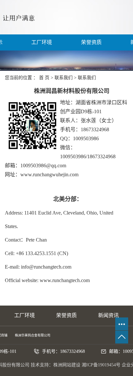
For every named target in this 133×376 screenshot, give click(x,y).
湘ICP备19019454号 (101, 364)
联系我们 (64, 77)
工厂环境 (41, 42)
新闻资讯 (108, 315)
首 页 (44, 77)
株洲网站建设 (66, 364)
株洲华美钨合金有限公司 (32, 335)
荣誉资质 (91, 42)
